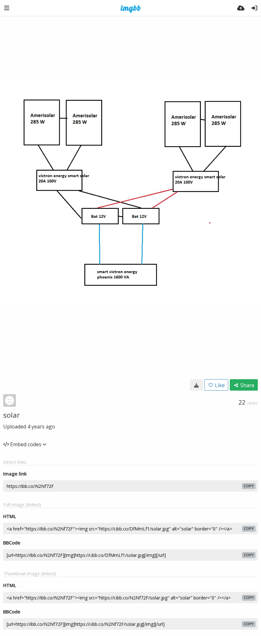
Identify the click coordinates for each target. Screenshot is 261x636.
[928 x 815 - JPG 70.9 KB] (196, 385)
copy (249, 486)
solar (11, 415)
